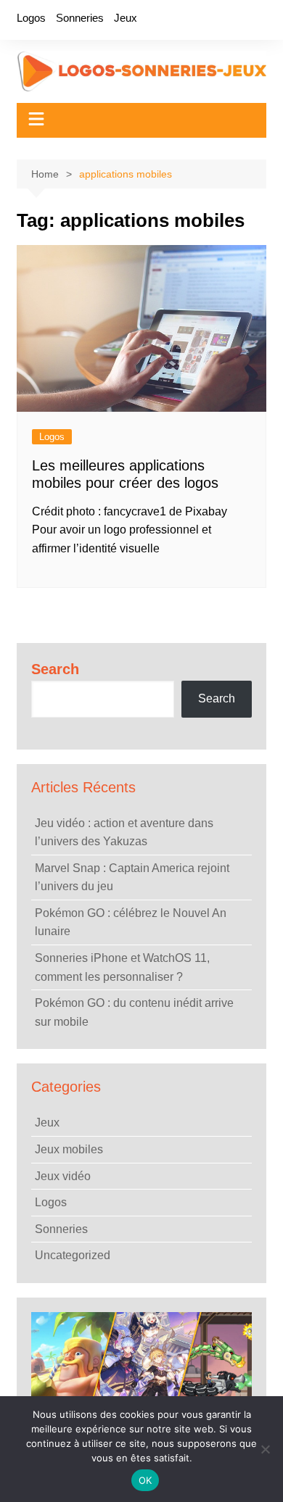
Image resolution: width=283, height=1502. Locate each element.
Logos (31, 18)
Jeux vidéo (63, 1176)
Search (55, 669)
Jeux (125, 18)
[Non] (265, 1449)
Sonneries (80, 18)
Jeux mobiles (69, 1149)
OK (145, 1480)
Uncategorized (72, 1255)
